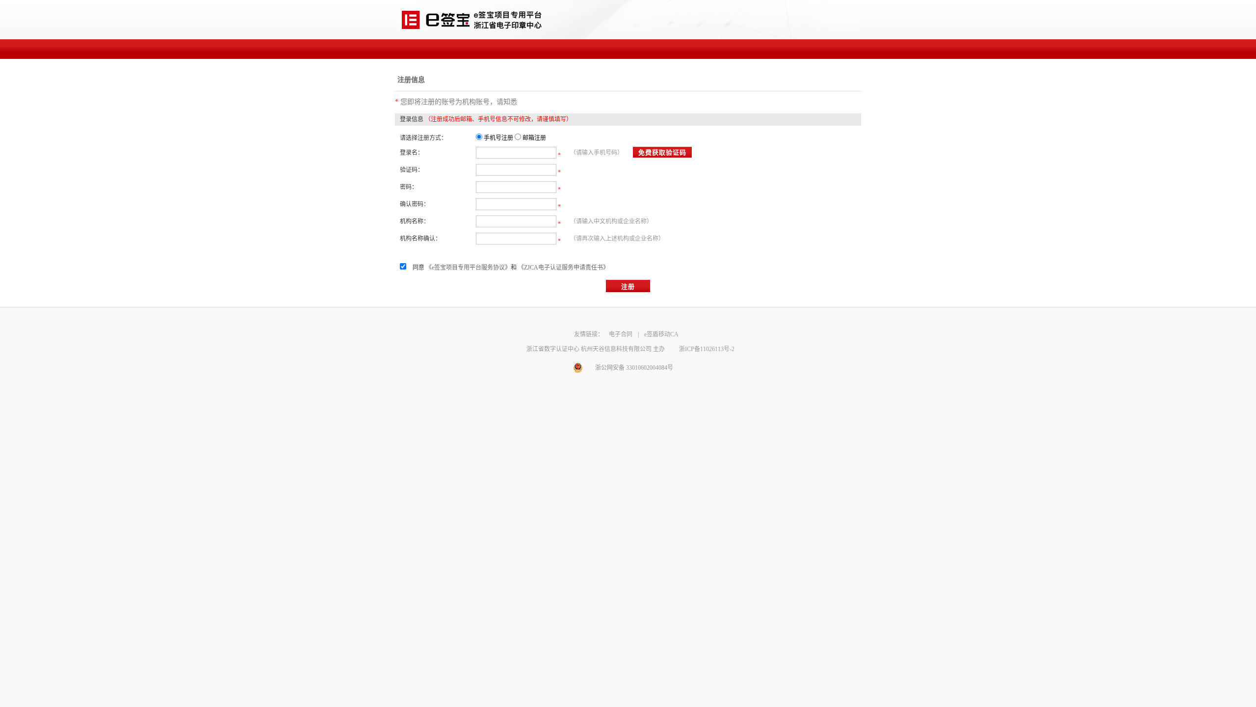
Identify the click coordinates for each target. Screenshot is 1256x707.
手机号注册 (498, 138)
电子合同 (620, 334)
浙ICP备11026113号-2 (706, 349)
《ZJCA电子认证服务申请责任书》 (563, 267)
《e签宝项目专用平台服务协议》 (468, 267)
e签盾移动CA (661, 334)
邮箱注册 (534, 138)
